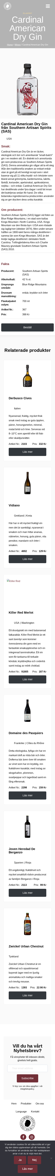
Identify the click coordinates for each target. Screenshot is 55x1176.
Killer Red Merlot (21, 635)
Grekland (19, 533)
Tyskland (14, 996)
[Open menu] (47, 6)
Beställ (27, 341)
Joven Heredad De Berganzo (22, 886)
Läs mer (28, 471)
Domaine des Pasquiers (26, 764)
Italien (17, 422)
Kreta (30, 533)
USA (9, 139)
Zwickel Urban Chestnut (26, 986)
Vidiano (14, 523)
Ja (20, 1159)
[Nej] (51, 1158)
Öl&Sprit (27, 13)
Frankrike (19, 774)
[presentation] (27, 389)
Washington (28, 645)
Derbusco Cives (20, 412)
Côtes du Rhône (36, 774)
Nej (34, 1159)
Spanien (19, 898)
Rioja (29, 898)
